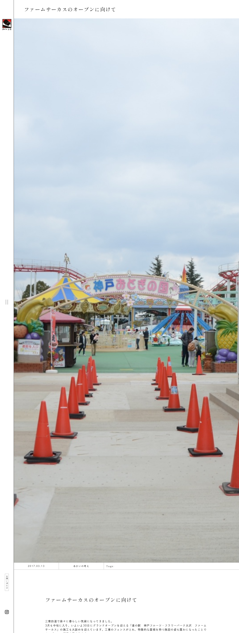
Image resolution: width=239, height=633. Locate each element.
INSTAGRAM (7, 612)
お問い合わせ (7, 582)
